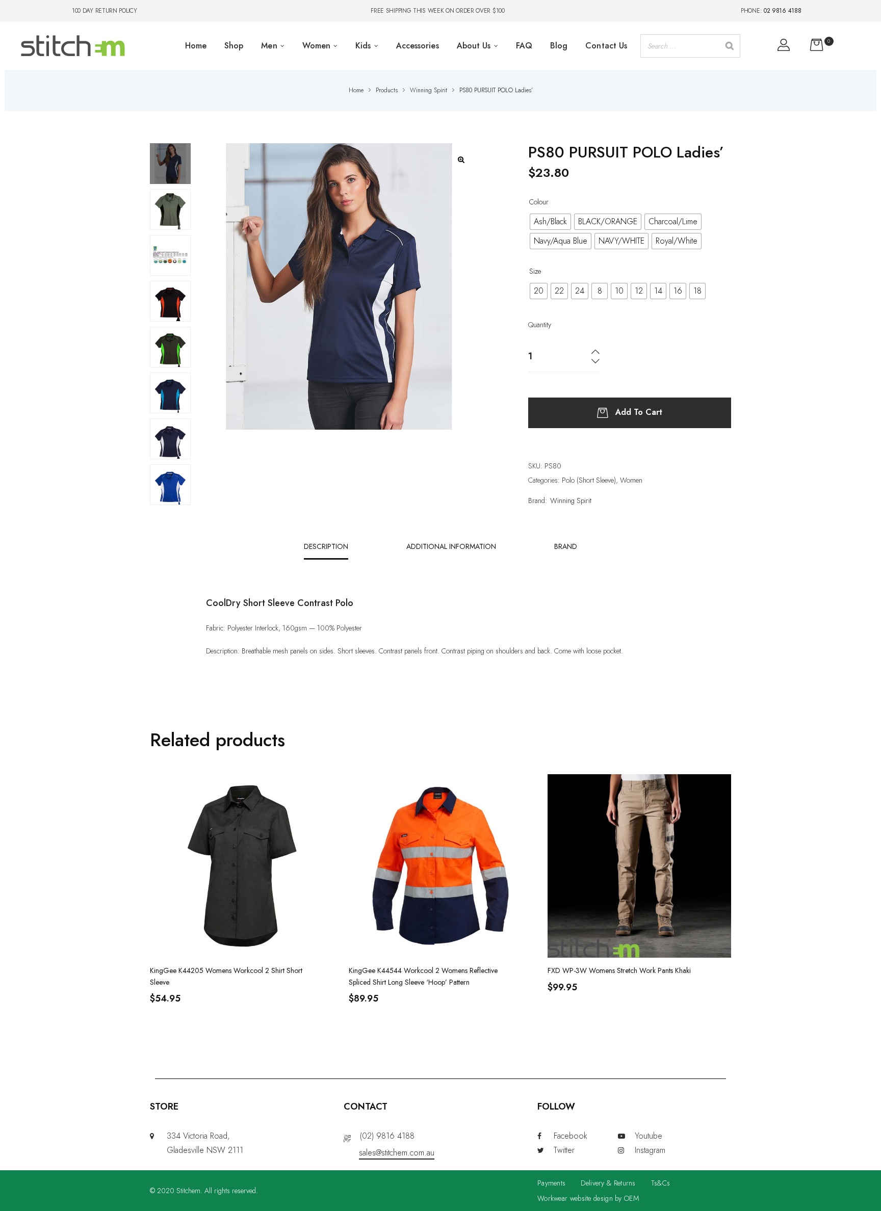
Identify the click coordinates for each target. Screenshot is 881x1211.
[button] (461, 159)
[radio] (550, 221)
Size (535, 271)
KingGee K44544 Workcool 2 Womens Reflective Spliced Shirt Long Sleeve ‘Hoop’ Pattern (423, 976)
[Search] (729, 46)
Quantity (539, 325)
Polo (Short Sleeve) (589, 480)
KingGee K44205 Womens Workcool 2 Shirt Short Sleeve (226, 976)
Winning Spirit (570, 500)
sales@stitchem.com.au (396, 1153)
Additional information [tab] (451, 546)
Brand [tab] (565, 546)
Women (631, 480)
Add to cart (638, 411)
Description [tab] (326, 546)
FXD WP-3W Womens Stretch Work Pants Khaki (619, 970)
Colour (539, 202)
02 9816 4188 (782, 10)
